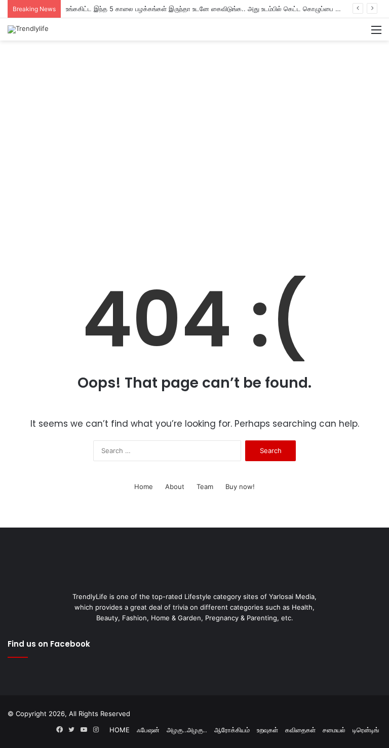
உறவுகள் (267, 730)
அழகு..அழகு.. (187, 730)
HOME (119, 730)
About (174, 486)
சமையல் (334, 730)
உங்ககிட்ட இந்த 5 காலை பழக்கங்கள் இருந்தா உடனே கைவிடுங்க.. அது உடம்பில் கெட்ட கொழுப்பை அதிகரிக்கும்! (219, 9)
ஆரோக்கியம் (232, 730)
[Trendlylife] (28, 29)
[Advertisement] (194, 73)
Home (143, 486)
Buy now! (240, 486)
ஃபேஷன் (148, 730)
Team (205, 486)
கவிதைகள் (300, 730)
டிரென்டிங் (366, 730)
